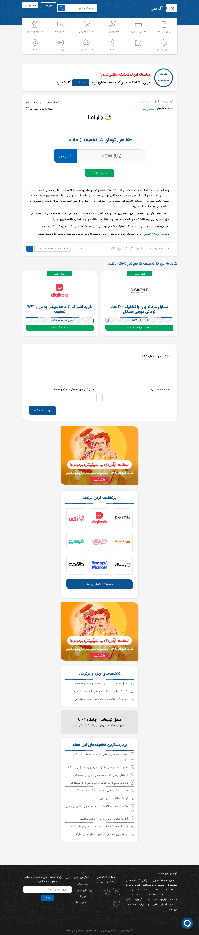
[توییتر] (125, 250)
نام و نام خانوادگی (160, 389)
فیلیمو (164, 899)
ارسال (47, 898)
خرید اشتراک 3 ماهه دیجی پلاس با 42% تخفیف (59, 309)
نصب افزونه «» (154, 234)
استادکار (134, 904)
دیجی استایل (134, 895)
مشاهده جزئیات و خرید (139, 327)
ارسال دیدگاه (42, 410)
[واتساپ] (119, 250)
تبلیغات (82, 896)
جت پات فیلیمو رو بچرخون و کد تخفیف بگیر (101, 790)
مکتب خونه (152, 904)
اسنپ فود (158, 895)
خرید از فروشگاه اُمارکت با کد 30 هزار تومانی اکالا (99, 826)
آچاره (141, 904)
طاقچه (129, 899)
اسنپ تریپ (171, 895)
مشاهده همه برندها (99, 584)
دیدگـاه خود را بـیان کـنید (156, 356)
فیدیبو (139, 899)
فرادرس (172, 904)
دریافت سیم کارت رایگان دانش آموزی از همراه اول (98, 782)
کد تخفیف (134, 880)
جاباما (80, 82)
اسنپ (138, 890)
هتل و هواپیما (146, 101)
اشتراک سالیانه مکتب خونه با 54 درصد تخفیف (100, 691)
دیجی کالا (149, 890)
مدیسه (173, 899)
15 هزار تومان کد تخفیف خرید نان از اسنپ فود (100, 775)
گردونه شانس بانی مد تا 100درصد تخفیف (104, 818)
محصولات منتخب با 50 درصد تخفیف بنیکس (101, 699)
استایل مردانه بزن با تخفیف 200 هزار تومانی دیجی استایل (139, 309)
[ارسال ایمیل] (113, 250)
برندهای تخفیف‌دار (82, 890)
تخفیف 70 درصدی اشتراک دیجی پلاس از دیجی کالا (98, 767)
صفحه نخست (81, 884)
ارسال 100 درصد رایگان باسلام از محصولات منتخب (99, 683)
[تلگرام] (131, 250)
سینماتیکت (151, 899)
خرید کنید (100, 173)
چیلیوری (146, 895)
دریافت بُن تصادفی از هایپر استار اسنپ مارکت (101, 834)
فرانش (163, 904)
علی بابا (131, 890)
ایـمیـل (74, 389)
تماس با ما (81, 902)
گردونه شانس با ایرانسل (114, 798)
